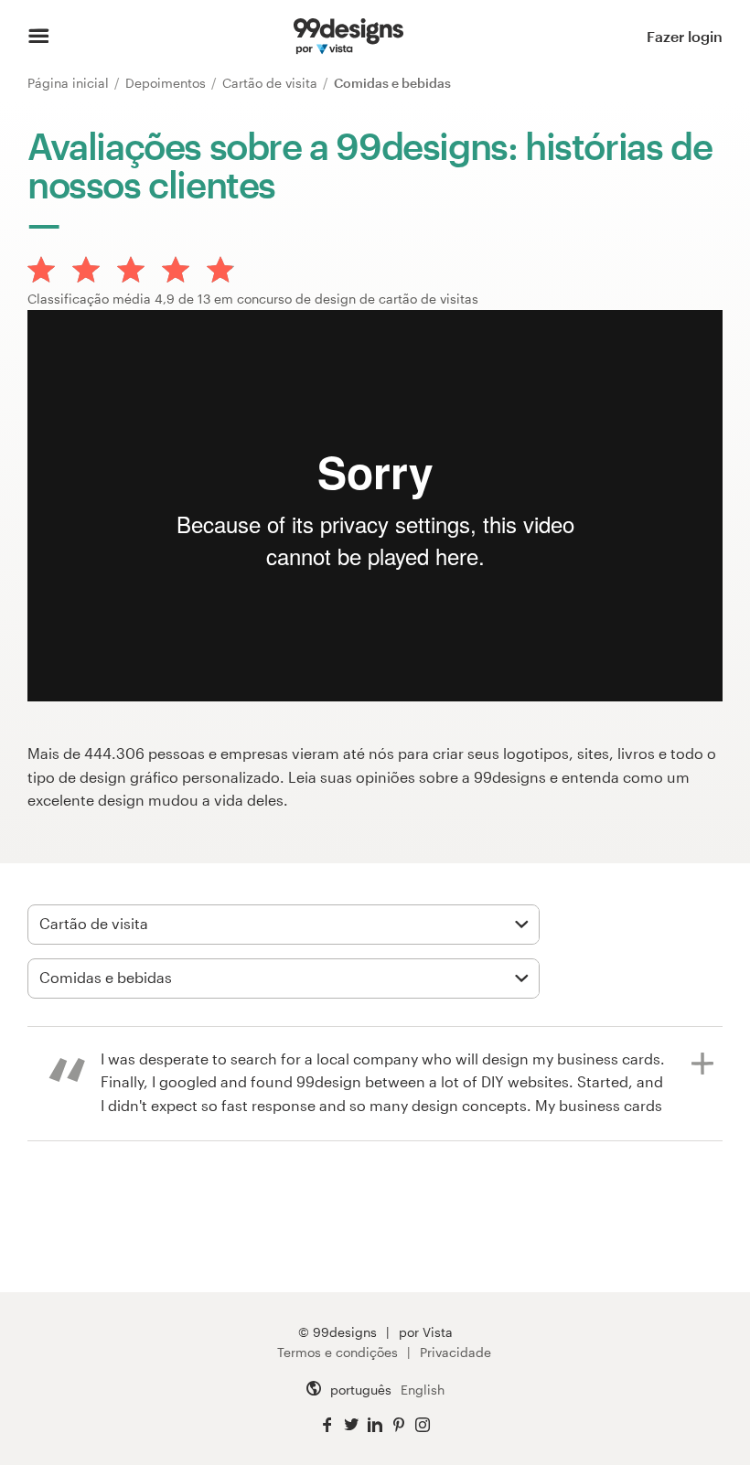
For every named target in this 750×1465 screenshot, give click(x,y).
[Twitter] (351, 1425)
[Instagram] (422, 1425)
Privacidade (455, 1352)
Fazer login (685, 36)
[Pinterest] (398, 1425)
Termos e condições (337, 1352)
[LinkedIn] (375, 1425)
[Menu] (38, 36)
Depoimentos (167, 83)
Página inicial (69, 83)
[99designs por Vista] (348, 36)
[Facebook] (327, 1425)
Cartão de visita (271, 83)
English (423, 1389)
